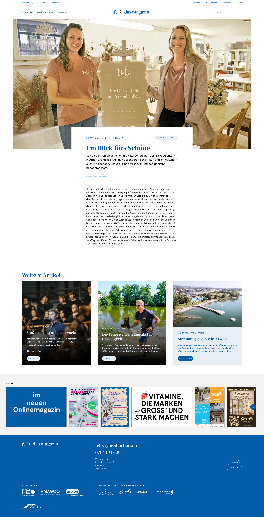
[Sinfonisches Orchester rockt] (56, 343)
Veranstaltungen (45, 12)
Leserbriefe (226, 3)
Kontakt (239, 3)
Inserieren (62, 12)
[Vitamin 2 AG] (98, 407)
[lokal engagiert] (242, 407)
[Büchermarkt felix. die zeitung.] (210, 407)
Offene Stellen (211, 3)
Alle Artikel (27, 12)
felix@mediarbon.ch (116, 445)
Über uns (196, 3)
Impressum (233, 462)
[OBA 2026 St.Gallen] (20, 407)
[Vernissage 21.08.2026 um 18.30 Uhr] (178, 407)
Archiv (44, 3)
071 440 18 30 (108, 452)
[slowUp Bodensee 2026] (146, 407)
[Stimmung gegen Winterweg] (207, 323)
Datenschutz (234, 468)
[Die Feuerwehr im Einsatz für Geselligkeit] (132, 344)
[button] (11, 407)
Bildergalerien (57, 3)
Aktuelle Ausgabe (29, 3)
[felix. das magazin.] (132, 12)
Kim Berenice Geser (96, 177)
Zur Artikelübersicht (166, 138)
